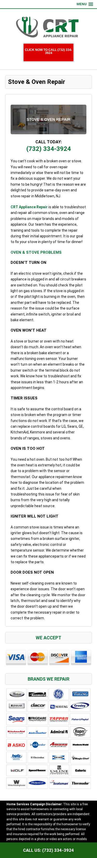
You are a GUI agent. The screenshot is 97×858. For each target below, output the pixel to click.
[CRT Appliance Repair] (49, 27)
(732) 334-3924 (48, 148)
